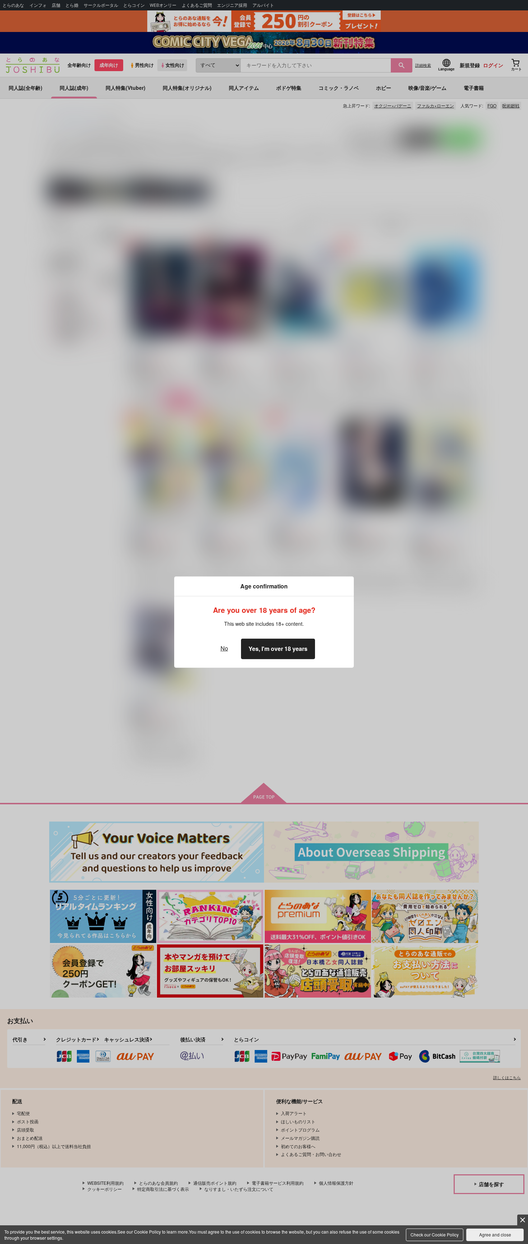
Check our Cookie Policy (435, 1234)
